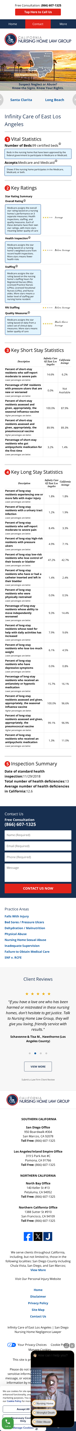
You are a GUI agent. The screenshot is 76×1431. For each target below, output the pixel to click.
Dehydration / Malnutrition (25, 928)
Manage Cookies (39, 1350)
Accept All (23, 1409)
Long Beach (54, 100)
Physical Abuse (16, 934)
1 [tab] (29, 1053)
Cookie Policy (60, 1345)
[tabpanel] (38, 1017)
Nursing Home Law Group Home (38, 39)
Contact (37, 24)
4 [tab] (46, 1053)
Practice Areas (17, 909)
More (63, 24)
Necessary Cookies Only (23, 1419)
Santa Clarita (21, 100)
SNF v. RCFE (13, 957)
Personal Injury (38, 1279)
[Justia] (47, 1236)
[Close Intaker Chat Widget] (72, 1345)
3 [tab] (41, 1053)
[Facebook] (28, 1236)
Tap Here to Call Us (38, 12)
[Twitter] (38, 1236)
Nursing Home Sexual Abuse (25, 940)
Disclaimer (38, 1296)
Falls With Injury (17, 916)
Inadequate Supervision (22, 946)
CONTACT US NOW (38, 888)
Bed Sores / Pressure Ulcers (24, 922)
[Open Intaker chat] (36, 1429)
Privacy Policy (38, 1303)
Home (12, 24)
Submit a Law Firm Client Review (38, 1079)
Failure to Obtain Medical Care (27, 952)
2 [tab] (35, 1053)
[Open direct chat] (66, 1345)
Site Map (38, 1310)
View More (38, 1066)
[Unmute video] (52, 1382)
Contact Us (14, 813)
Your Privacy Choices (32, 1345)
